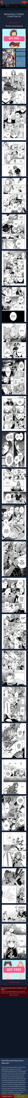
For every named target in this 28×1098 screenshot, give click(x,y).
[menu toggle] (2, 2)
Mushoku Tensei (14, 22)
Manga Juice (5, 1063)
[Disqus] (14, 1017)
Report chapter (14, 995)
